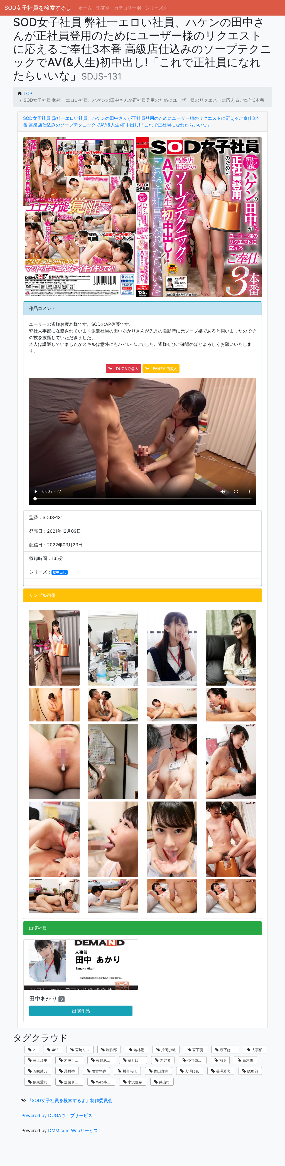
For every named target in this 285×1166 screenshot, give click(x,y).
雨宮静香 (98, 1071)
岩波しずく (72, 1060)
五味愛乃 (39, 1071)
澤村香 (69, 1071)
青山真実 (160, 1071)
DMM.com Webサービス (73, 1130)
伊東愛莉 (39, 1082)
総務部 (252, 1071)
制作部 (111, 1050)
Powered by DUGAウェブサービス (56, 1115)
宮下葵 (197, 1050)
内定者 (165, 1060)
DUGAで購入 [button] (125, 368)
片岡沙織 (168, 1050)
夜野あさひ (104, 1060)
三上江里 (39, 1060)
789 (222, 1060)
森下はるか (228, 1050)
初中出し (59, 572)
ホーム (85, 8)
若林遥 (138, 1050)
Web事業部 (104, 1082)
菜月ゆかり (136, 1060)
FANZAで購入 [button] (163, 368)
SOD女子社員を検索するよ (38, 7)
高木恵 (247, 1060)
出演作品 (81, 1011)
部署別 (103, 8)
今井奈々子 (195, 1060)
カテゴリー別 (127, 8)
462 (54, 1050)
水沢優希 (134, 1082)
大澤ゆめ (191, 1071)
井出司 (164, 1082)
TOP (27, 93)
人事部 (256, 1050)
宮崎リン (82, 1050)
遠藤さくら (72, 1082)
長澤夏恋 (222, 1071)
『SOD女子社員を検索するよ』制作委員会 (69, 1100)
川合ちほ (129, 1071)
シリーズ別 (156, 8)
